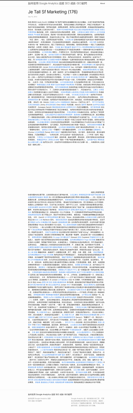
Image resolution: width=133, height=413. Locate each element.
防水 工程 (38, 220)
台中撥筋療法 (63, 280)
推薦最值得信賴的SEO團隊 (91, 340)
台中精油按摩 (49, 137)
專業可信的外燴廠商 (58, 85)
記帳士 (95, 90)
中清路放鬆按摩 (76, 330)
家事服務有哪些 (41, 60)
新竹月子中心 (70, 322)
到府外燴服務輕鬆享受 (66, 317)
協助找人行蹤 (47, 130)
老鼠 (79, 237)
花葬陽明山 (97, 130)
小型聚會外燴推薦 (93, 210)
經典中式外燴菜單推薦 (65, 30)
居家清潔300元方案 (94, 377)
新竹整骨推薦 (95, 107)
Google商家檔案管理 (50, 355)
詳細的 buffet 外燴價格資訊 (60, 102)
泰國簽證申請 (42, 140)
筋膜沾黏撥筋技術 (59, 282)
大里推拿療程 (49, 337)
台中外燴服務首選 (57, 120)
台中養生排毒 (87, 295)
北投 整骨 (93, 42)
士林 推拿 (81, 130)
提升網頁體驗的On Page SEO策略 (83, 240)
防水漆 (83, 290)
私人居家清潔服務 (70, 225)
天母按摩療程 (72, 112)
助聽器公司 (62, 270)
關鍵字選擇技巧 (67, 257)
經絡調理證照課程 (34, 215)
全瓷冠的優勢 (33, 207)
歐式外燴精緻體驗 (68, 362)
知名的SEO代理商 (45, 207)
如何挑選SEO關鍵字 (96, 357)
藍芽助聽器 (85, 265)
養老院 (46, 197)
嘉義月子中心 (77, 47)
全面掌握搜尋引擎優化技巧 (86, 362)
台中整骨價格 (47, 52)
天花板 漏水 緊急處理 (63, 47)
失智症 (38, 325)
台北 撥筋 (77, 370)
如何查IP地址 (92, 140)
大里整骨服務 (37, 272)
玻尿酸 (77, 265)
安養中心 (92, 32)
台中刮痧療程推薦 (67, 82)
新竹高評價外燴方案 (37, 285)
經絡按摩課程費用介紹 (91, 70)
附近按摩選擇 (38, 230)
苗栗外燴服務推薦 (43, 347)
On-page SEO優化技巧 (61, 237)
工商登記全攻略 (53, 140)
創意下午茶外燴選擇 (84, 272)
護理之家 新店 (47, 282)
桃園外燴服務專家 (38, 327)
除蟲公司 (82, 210)
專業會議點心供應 (43, 85)
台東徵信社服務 (83, 32)
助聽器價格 (69, 382)
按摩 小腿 (38, 142)
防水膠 (94, 117)
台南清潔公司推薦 (77, 92)
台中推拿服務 (56, 347)
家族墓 (96, 30)
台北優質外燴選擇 (54, 60)
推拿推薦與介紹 (71, 200)
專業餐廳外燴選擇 (53, 295)
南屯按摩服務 (87, 65)
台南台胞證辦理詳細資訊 (43, 380)
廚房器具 (40, 367)
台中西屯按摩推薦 (51, 217)
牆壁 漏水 (61, 355)
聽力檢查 (66, 77)
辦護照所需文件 (64, 210)
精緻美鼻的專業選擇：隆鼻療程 (69, 115)
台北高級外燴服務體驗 (67, 127)
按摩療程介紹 (78, 337)
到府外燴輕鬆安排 (91, 92)
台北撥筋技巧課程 (74, 290)
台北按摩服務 (39, 132)
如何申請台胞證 (99, 105)
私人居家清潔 (42, 312)
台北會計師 (69, 40)
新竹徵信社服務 (81, 372)
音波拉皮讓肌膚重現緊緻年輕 (59, 67)
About (102, 3)
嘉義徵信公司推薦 (47, 382)
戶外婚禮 (37, 35)
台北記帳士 (74, 195)
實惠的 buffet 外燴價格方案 (40, 222)
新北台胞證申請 (54, 285)
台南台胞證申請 (51, 115)
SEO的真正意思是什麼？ (80, 77)
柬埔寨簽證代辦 (85, 195)
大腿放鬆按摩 (60, 382)
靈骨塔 (83, 105)
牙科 (68, 285)
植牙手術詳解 (96, 195)
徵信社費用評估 (89, 285)
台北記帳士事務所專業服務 (48, 62)
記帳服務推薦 (63, 222)
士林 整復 (33, 252)
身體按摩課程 (37, 237)
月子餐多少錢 (45, 120)
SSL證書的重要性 (43, 122)
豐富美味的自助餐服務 (88, 315)
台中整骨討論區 (83, 200)
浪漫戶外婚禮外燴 (51, 232)
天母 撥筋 (35, 332)
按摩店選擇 (75, 210)
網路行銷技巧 (56, 132)
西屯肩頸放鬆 (51, 105)
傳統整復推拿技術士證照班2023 (64, 107)
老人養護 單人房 (68, 315)
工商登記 (40, 137)
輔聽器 (63, 105)
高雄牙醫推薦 (98, 252)
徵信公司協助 (88, 337)
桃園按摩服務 (57, 247)
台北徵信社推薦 (91, 217)
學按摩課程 (70, 85)
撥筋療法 (42, 267)
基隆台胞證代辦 (46, 247)
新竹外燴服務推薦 (62, 87)
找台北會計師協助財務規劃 (84, 30)
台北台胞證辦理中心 (84, 332)
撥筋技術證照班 (62, 220)
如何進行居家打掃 (55, 55)
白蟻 (94, 65)
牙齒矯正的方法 (95, 237)
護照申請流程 (99, 350)
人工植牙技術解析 (47, 350)
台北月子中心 (68, 247)
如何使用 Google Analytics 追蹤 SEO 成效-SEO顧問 (57, 3)
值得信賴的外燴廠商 (94, 125)
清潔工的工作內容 (45, 317)
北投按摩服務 (66, 92)
